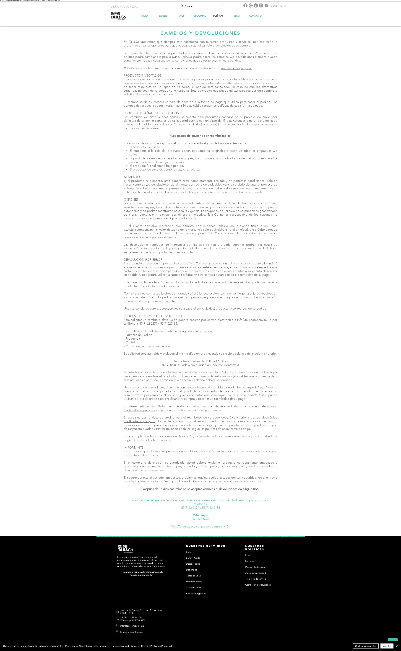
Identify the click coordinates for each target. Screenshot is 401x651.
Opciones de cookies (365, 646)
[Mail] (266, 5)
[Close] (397, 645)
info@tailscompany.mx (252, 320)
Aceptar (387, 646)
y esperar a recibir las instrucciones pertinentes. (188, 410)
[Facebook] (245, 5)
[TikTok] (256, 5)
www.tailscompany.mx (236, 68)
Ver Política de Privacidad (159, 646)
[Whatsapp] (261, 5)
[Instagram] (251, 5)
